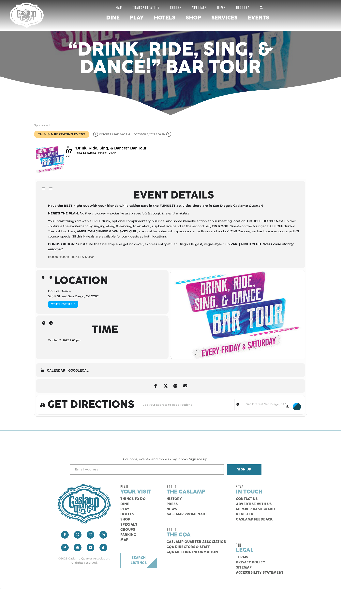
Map (119, 7)
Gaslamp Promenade (187, 514)
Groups (176, 7)
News (221, 7)
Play (137, 17)
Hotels (164, 17)
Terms (242, 557)
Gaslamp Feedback (254, 519)
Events (258, 17)
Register (244, 514)
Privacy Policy (250, 562)
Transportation (146, 7)
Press (172, 504)
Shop (193, 17)
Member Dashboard (255, 509)
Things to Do (133, 499)
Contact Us (247, 499)
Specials (199, 7)
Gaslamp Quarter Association (197, 542)
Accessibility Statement (260, 572)
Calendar (56, 370)
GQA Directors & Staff (188, 547)
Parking (128, 534)
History (242, 7)
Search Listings (139, 560)
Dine (113, 17)
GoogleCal (78, 370)
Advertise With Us (254, 504)
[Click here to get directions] (297, 406)
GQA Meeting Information (192, 552)
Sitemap (244, 567)
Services (224, 17)
